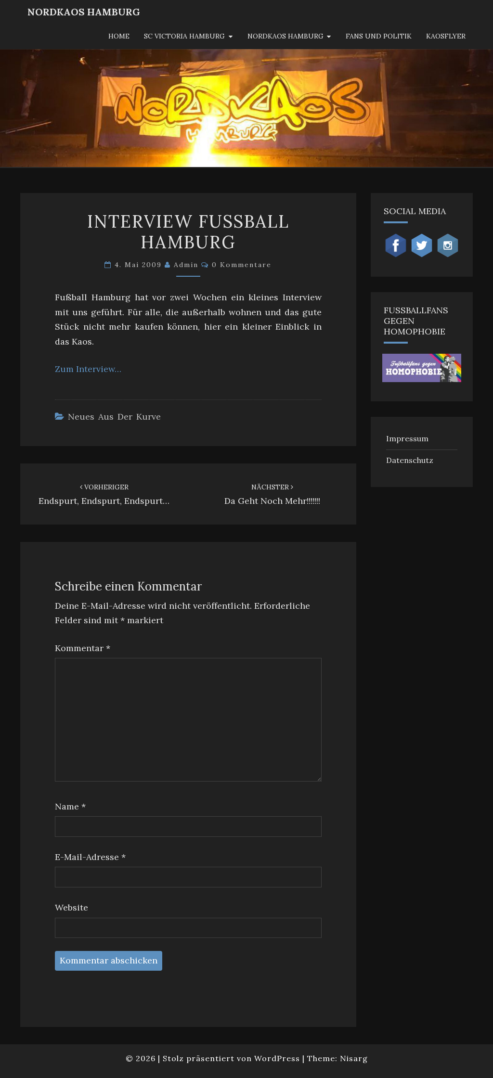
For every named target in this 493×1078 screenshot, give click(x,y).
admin (186, 264)
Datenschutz (409, 460)
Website (71, 907)
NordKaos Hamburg (83, 12)
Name (70, 806)
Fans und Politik (379, 36)
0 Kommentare (242, 264)
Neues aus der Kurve (114, 416)
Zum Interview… (88, 368)
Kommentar (82, 648)
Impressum (407, 438)
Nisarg (354, 1058)
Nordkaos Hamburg (285, 36)
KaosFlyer (446, 36)
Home (119, 36)
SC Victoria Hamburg (184, 36)
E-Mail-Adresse (90, 856)
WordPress (277, 1058)
